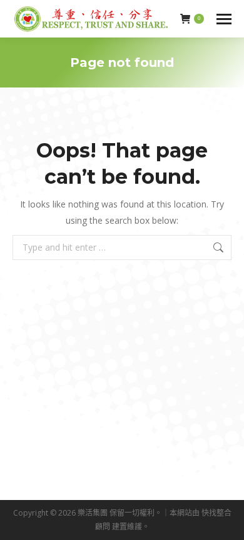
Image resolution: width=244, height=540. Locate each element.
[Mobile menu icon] (223, 19)
